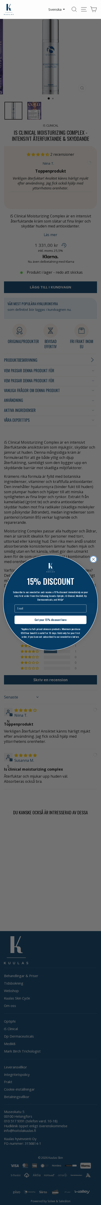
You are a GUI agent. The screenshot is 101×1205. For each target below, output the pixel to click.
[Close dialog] (93, 559)
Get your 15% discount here (50, 620)
